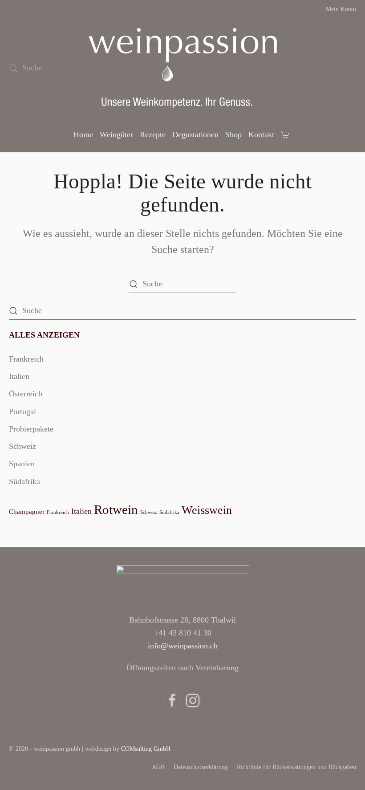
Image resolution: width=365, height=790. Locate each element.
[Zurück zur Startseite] (183, 68)
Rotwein (116, 509)
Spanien (22, 463)
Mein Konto (341, 9)
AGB (158, 767)
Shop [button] (233, 134)
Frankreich (26, 358)
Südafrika (24, 481)
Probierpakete (31, 428)
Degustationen (195, 134)
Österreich (25, 393)
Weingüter (116, 134)
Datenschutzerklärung (201, 767)
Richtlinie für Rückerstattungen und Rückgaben (296, 767)
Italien (19, 376)
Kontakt (261, 134)
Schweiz (22, 446)
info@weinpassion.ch (183, 645)
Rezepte (153, 134)
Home (83, 134)
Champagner (27, 511)
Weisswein (207, 510)
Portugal (22, 411)
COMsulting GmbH (145, 748)
